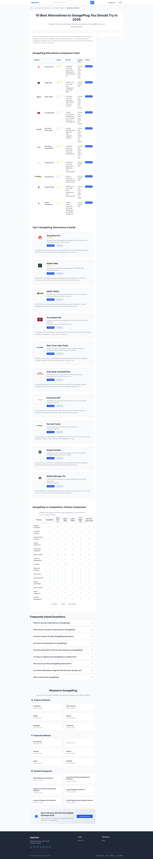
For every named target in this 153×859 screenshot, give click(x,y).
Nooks (35, 716)
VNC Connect (71, 706)
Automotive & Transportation (43, 8)
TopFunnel (70, 725)
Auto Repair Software (58, 8)
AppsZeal (35, 2)
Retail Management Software (43, 778)
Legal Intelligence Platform (75, 789)
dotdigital (36, 725)
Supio (35, 761)
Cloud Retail (37, 741)
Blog (120, 2)
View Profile (59, 245)
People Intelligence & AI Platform (44, 800)
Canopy (35, 751)
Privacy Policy (100, 855)
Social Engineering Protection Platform (79, 800)
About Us (81, 840)
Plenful (68, 751)
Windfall (69, 761)
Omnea (68, 716)
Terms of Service (109, 855)
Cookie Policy (119, 855)
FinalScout (37, 706)
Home (31, 8)
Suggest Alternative (85, 816)
